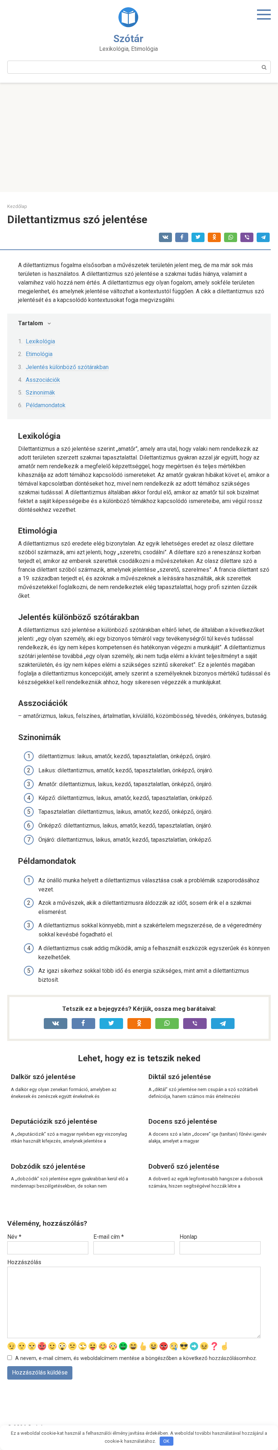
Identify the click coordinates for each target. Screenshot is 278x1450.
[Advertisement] (139, 137)
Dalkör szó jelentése (43, 1077)
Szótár (128, 39)
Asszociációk (43, 379)
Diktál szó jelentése (179, 1077)
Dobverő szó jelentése (183, 1166)
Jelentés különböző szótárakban (67, 367)
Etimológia (39, 354)
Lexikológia (40, 341)
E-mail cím (108, 1236)
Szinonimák (40, 392)
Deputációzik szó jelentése (54, 1121)
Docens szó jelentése (182, 1121)
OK (166, 1441)
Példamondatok (46, 405)
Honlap (188, 1236)
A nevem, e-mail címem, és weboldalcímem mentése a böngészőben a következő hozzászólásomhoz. (136, 1358)
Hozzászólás (24, 1262)
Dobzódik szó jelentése (48, 1166)
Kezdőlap (17, 206)
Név (14, 1236)
